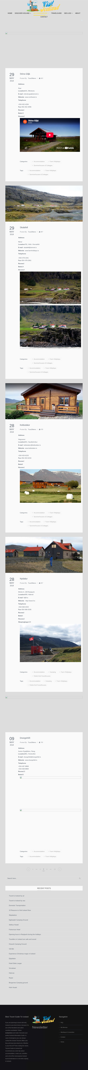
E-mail (21, 94)
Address (21, 84)
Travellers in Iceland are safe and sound (22, 939)
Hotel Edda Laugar (15, 963)
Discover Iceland (22, 13)
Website (21, 97)
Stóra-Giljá (25, 74)
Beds (20, 113)
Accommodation (40, 13)
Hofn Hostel (13, 987)
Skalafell (24, 227)
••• (36, 869)
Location (21, 91)
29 (11, 74)
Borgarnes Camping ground (18, 982)
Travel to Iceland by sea (17, 900)
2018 (12, 81)
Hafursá (11, 973)
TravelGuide (56, 13)
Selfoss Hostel (14, 925)
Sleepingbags (23, 622)
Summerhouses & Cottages (43, 165)
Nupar (11, 978)
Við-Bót (11, 949)
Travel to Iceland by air (16, 896)
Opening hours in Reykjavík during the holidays (25, 934)
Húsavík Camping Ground (18, 944)
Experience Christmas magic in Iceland (22, 954)
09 (11, 738)
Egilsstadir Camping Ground (18, 920)
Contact (44, 17)
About (77, 13)
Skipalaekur (13, 915)
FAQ (62, 1022)
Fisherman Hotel (14, 929)
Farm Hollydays (55, 161)
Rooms (20, 110)
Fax (19, 107)
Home (10, 13)
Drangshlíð (25, 738)
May (12, 78)
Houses (21, 116)
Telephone (22, 100)
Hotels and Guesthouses (42, 676)
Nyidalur (24, 578)
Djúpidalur (12, 958)
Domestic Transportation (17, 905)
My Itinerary (64, 1027)
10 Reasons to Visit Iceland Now (20, 910)
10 (55, 869)
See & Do (67, 13)
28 (11, 425)
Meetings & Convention (67, 1032)
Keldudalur (25, 425)
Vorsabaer (12, 968)
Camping (53, 672)
